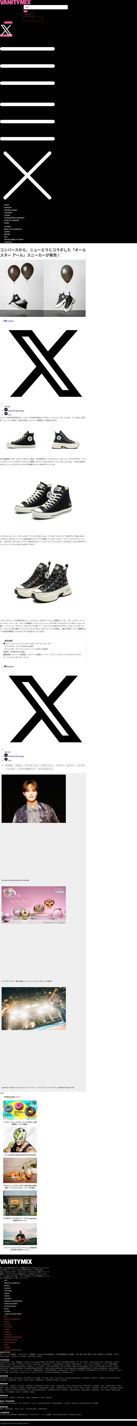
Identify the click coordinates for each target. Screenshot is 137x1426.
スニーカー (70, 765)
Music (6, 1309)
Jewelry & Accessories (13, 1301)
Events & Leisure (10, 1303)
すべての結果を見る (33, 19)
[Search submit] (25, 11)
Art (5, 1280)
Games (6, 1293)
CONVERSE (8, 765)
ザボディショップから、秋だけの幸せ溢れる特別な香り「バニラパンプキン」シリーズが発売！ (20, 1186)
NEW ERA (19, 765)
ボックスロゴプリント (46, 769)
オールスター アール (31, 765)
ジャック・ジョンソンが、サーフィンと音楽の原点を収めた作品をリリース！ (20, 1248)
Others (7, 1311)
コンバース (59, 765)
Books (6, 1285)
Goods (7, 1296)
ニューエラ (80, 765)
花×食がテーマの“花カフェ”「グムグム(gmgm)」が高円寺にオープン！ (20, 1219)
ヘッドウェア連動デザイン (26, 769)
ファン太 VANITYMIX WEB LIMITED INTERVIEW (20, 1155)
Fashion (7, 1288)
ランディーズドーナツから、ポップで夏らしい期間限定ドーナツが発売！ (20, 1123)
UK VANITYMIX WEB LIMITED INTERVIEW (15, 880)
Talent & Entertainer (12, 1314)
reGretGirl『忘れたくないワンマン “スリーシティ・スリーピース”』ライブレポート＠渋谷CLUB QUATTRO (38, 1087)
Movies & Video (10, 1306)
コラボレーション (47, 765)
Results (28, 14)
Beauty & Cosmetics (12, 1283)
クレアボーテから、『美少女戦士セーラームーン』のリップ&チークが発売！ (27, 981)
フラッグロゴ (10, 769)
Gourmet (8, 1298)
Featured (8, 1291)
